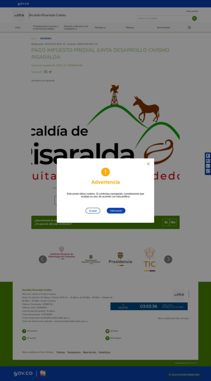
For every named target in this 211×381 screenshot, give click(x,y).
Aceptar (93, 210)
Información (116, 210)
